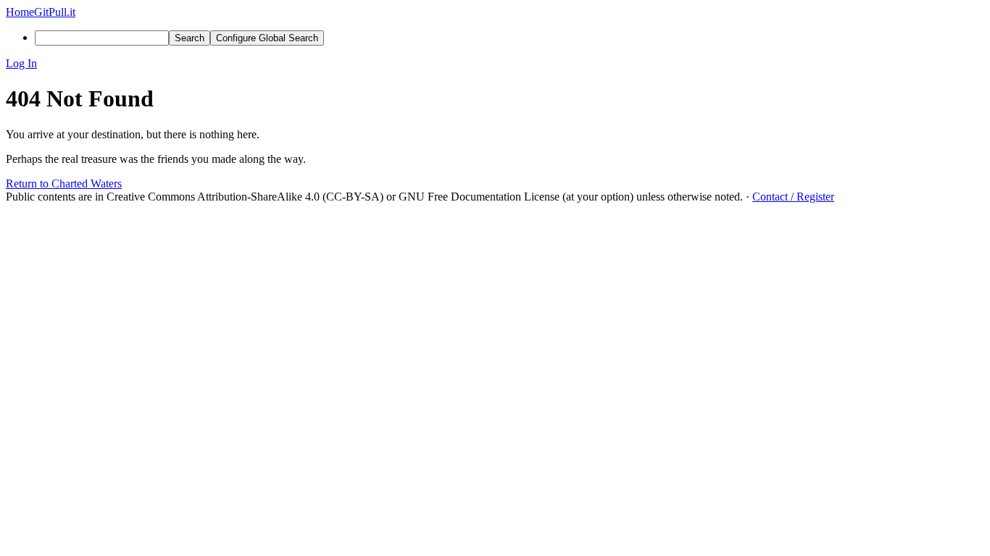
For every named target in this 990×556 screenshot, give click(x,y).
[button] (495, 63)
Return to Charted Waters (64, 183)
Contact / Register (793, 196)
